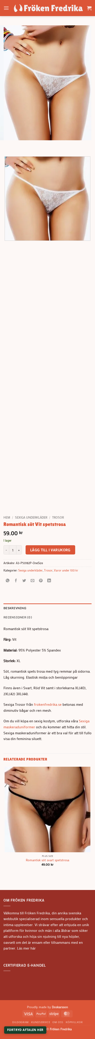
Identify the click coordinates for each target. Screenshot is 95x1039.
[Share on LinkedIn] (49, 580)
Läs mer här (26, 948)
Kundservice (40, 1022)
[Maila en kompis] (32, 580)
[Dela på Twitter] (24, 580)
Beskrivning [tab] (14, 608)
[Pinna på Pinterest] (41, 580)
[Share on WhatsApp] (8, 580)
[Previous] (7, 144)
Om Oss (57, 1022)
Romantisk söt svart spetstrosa (47, 860)
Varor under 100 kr (66, 570)
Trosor (58, 517)
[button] (6, 8)
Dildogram (20, 1022)
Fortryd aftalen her (25, 1030)
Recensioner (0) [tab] (17, 617)
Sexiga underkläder (31, 517)
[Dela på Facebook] (16, 580)
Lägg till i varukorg (50, 550)
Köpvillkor (74, 1022)
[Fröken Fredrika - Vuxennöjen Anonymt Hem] (47, 8)
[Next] (20, 144)
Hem (6, 517)
